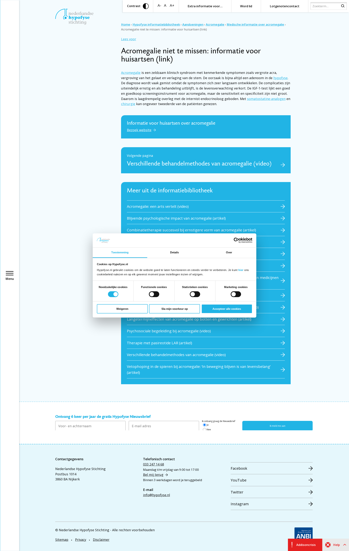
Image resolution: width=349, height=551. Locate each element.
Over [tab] (229, 252)
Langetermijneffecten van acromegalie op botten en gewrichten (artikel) (189, 319)
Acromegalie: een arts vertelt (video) (158, 206)
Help (336, 545)
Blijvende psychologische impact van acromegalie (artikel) (176, 218)
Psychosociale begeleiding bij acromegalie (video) (169, 330)
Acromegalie (215, 24)
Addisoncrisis (306, 545)
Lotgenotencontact (284, 6)
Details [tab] (174, 252)
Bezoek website (139, 130)
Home (125, 24)
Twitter (237, 492)
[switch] (154, 294)
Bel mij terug (153, 474)
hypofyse (280, 78)
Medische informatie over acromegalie (255, 24)
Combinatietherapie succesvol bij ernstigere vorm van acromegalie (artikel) (191, 229)
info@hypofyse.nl (156, 495)
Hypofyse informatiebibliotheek (156, 24)
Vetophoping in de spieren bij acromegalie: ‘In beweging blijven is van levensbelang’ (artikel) (198, 369)
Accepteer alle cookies (226, 308)
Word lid (246, 6)
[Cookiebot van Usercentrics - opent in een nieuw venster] (236, 240)
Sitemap (61, 539)
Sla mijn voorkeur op (174, 308)
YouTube (238, 480)
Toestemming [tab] (120, 252)
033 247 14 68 (153, 464)
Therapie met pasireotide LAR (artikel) (159, 342)
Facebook (239, 468)
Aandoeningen (192, 24)
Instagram (240, 503)
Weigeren (122, 308)
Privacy (80, 539)
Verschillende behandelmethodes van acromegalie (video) (176, 354)
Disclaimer (101, 539)
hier (241, 270)
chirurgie (128, 104)
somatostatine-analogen (266, 99)
